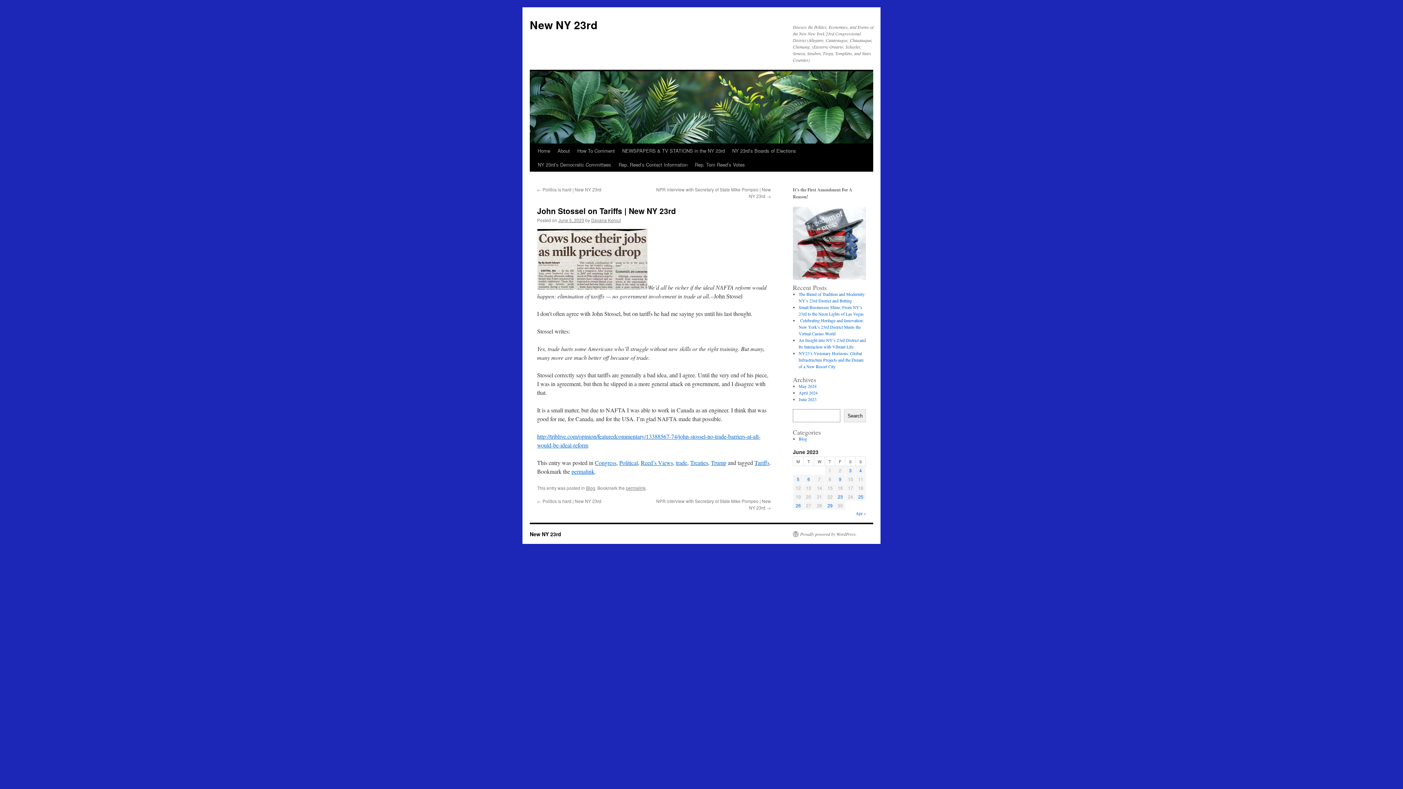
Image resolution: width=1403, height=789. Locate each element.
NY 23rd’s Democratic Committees (574, 164)
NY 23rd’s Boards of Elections (764, 150)
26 (798, 505)
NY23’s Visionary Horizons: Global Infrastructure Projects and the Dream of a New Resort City (831, 359)
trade (681, 462)
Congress (605, 462)
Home (544, 150)
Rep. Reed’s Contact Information (653, 164)
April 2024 (808, 393)
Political (628, 462)
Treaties (699, 462)
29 (830, 505)
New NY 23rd (563, 25)
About (564, 150)
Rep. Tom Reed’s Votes (720, 164)
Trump (718, 462)
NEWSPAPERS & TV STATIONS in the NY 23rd (673, 150)
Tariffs (761, 462)
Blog (590, 488)
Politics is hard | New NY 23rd (569, 189)
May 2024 (808, 386)
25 (860, 496)
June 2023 (808, 399)
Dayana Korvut (606, 220)
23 (840, 496)
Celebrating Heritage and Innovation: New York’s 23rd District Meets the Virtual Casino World (831, 326)
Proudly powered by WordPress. (828, 534)
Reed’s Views (657, 462)
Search (855, 416)
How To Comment (596, 150)
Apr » (861, 513)
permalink (582, 471)
